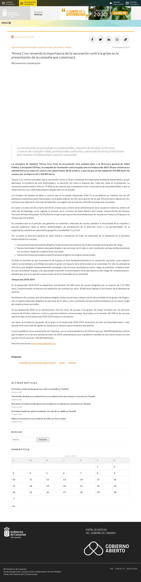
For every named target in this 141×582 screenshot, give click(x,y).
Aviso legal (132, 569)
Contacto (120, 569)
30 (115, 492)
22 (98, 486)
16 (115, 479)
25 (31, 492)
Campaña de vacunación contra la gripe (37, 362)
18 (31, 486)
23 (115, 486)
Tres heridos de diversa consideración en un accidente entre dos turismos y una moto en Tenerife (53, 396)
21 (81, 486)
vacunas (72, 362)
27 (64, 492)
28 (81, 492)
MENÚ (5, 22)
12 (47, 479)
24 (14, 492)
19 (47, 486)
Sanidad (68, 47)
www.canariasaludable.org (43, 343)
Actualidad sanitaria (37, 47)
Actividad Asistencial (19, 47)
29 (98, 492)
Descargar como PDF (24, 37)
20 (64, 486)
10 (14, 479)
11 (31, 479)
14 (81, 479)
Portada (49, 47)
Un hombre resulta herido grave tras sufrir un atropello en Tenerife (40, 389)
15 (98, 479)
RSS (111, 569)
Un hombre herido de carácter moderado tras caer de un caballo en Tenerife (43, 411)
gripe (61, 362)
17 (14, 486)
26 (47, 492)
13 (64, 479)
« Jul (13, 506)
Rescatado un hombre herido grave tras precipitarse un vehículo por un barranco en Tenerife (51, 404)
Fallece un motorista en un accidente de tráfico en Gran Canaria (38, 418)
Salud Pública (58, 47)
